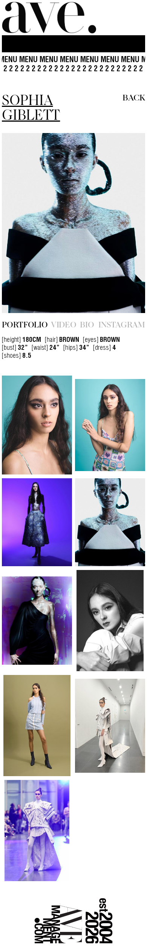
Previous (23, 223)
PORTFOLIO (25, 324)
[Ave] (49, 17)
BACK (133, 96)
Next (123, 223)
